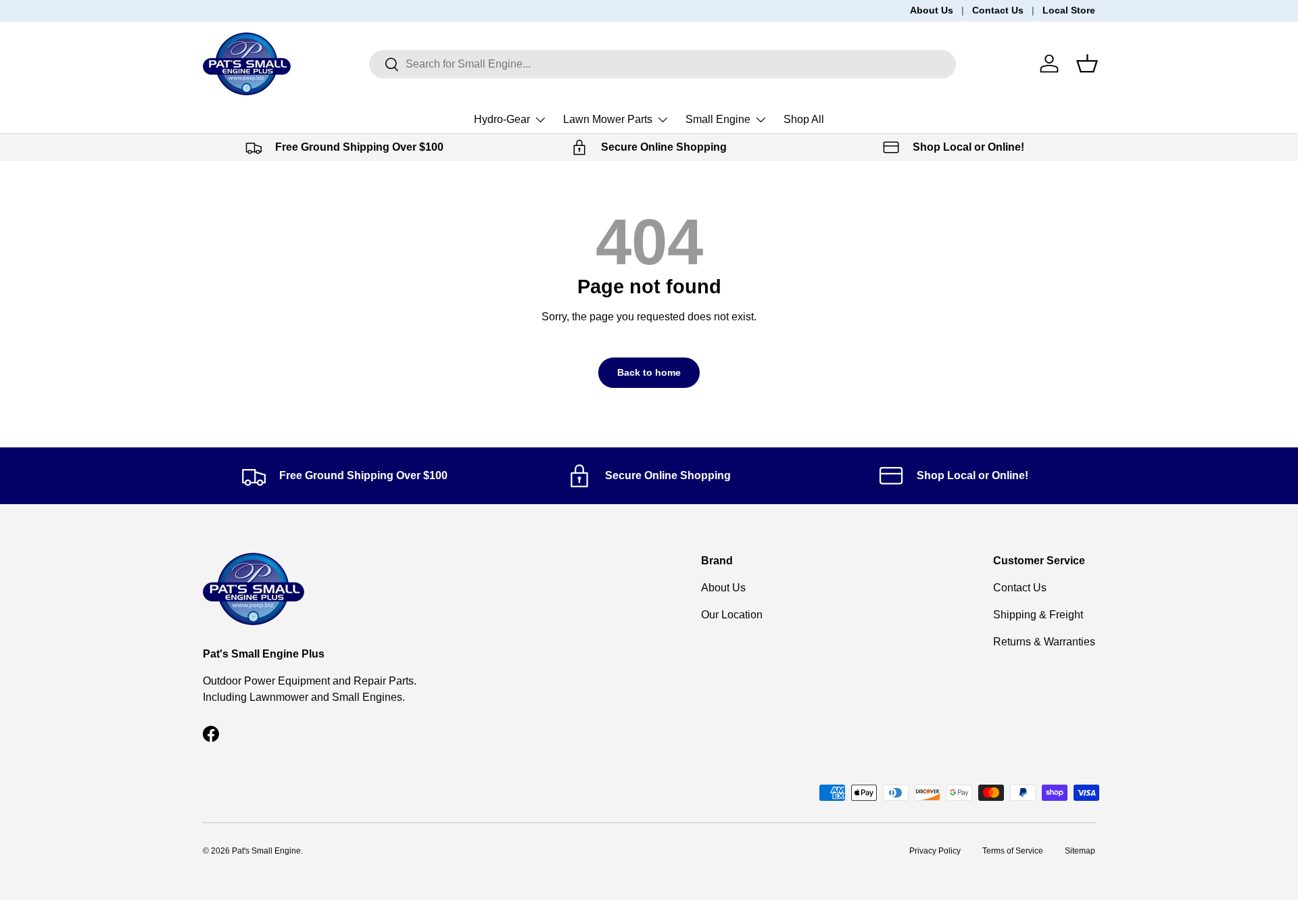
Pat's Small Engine (266, 851)
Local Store (1068, 10)
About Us (931, 10)
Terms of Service (1012, 851)
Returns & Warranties (1044, 641)
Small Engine (718, 119)
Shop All (804, 119)
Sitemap (1080, 851)
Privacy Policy (935, 851)
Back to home (649, 372)
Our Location (732, 614)
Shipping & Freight (1038, 614)
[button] (1087, 63)
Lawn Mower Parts (607, 119)
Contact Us (998, 10)
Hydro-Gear (502, 119)
